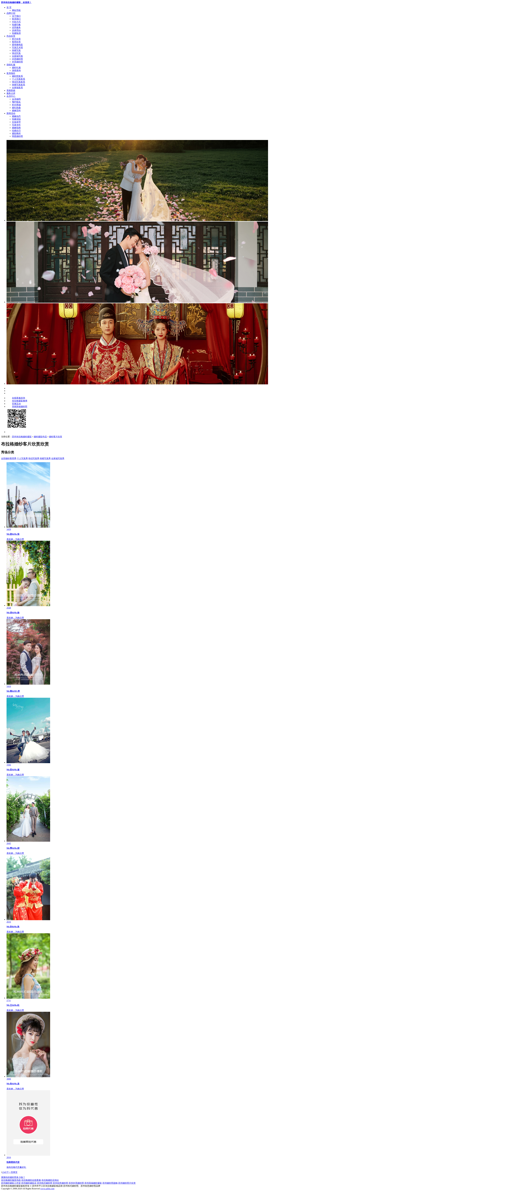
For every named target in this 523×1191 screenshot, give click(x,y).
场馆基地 (16, 70)
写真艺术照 (17, 47)
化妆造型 (16, 122)
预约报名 (16, 102)
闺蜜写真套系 (18, 85)
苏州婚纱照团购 (110, 1183)
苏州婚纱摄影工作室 (11, 1183)
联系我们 (16, 19)
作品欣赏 (11, 36)
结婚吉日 (16, 130)
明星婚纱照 (17, 136)
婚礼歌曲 (16, 107)
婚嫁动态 (16, 116)
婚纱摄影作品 (40, 436)
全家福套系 (17, 87)
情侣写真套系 (18, 82)
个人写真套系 (18, 79)
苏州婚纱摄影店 (29, 1183)
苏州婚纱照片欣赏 (127, 1183)
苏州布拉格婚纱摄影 (22, 436)
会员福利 (16, 99)
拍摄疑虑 (16, 33)
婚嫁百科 (16, 110)
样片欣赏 (16, 39)
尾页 (15, 1172)
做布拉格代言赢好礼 (16, 1167)
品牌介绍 (11, 13)
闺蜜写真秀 (45, 458)
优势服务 (16, 27)
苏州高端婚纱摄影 (93, 1183)
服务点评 (11, 93)
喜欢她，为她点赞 (15, 539)
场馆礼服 (11, 65)
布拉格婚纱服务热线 (11, 1180)
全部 (3, 458)
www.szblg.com (47, 1188)
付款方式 (16, 22)
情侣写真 (16, 53)
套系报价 (11, 73)
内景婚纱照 (17, 59)
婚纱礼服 (16, 67)
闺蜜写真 (16, 50)
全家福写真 (17, 56)
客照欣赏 (16, 42)
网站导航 (16, 10)
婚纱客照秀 (10, 458)
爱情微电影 (17, 44)
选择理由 (16, 30)
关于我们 (16, 16)
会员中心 (11, 96)
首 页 (9, 7)
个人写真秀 (22, 458)
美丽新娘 (11, 90)
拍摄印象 (16, 24)
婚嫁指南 (16, 127)
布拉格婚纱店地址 (50, 1180)
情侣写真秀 (33, 458)
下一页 (10, 1172)
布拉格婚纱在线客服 (31, 1180)
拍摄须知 (16, 119)
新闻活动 (11, 113)
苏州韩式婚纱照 (44, 1183)
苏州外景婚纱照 (76, 1183)
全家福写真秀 (57, 458)
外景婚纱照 (17, 62)
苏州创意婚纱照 (60, 1183)
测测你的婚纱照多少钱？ (13, 1177)
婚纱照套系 (17, 76)
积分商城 (16, 105)
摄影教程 (16, 133)
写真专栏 (16, 125)
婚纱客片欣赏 (55, 436)
